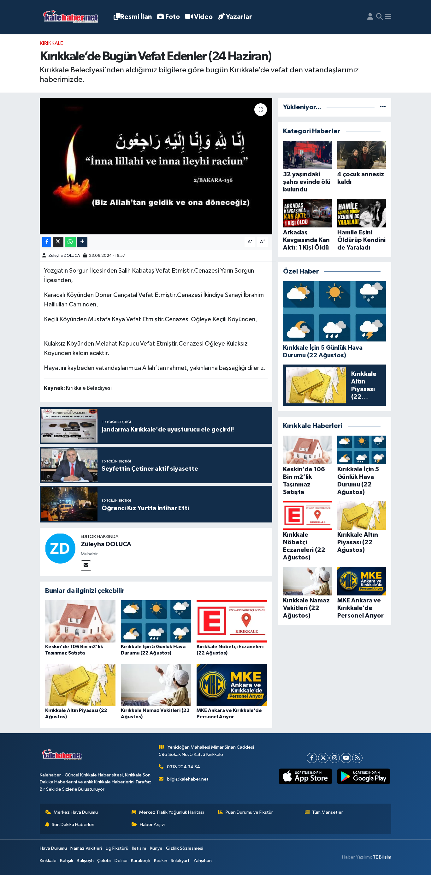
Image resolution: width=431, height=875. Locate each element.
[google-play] (363, 776)
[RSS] (357, 758)
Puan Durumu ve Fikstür (249, 812)
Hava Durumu (53, 848)
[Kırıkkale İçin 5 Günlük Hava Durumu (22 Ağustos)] (156, 621)
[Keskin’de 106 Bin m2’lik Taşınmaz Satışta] (80, 621)
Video (203, 17)
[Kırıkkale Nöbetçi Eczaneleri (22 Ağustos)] (232, 621)
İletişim (139, 848)
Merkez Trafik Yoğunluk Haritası (171, 812)
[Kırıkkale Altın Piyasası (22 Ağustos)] (80, 685)
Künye (156, 848)
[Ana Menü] (388, 17)
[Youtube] (346, 758)
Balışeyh (85, 860)
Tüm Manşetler (327, 812)
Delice (121, 860)
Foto (172, 17)
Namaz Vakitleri (86, 848)
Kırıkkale (51, 43)
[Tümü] (383, 107)
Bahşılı (66, 860)
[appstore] (305, 776)
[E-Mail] (86, 565)
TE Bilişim (382, 857)
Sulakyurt (180, 860)
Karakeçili (140, 860)
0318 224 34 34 (183, 766)
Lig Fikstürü (117, 848)
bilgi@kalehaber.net (188, 779)
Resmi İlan (136, 17)
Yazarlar (239, 17)
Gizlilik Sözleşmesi (184, 848)
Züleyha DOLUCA (64, 256)
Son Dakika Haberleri (73, 824)
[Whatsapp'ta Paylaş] (70, 242)
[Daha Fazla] (82, 242)
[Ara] (379, 17)
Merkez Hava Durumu (76, 812)
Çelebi (104, 860)
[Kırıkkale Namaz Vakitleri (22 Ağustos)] (156, 685)
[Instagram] (334, 758)
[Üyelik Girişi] (370, 17)
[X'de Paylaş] (58, 242)
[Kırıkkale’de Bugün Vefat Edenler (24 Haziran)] (156, 166)
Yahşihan (202, 860)
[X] (323, 758)
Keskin (160, 860)
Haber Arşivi (152, 824)
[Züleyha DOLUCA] (60, 548)
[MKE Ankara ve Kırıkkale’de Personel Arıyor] (232, 685)
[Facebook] (312, 758)
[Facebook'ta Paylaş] (46, 242)
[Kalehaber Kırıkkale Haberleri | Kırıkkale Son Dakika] (73, 17)
